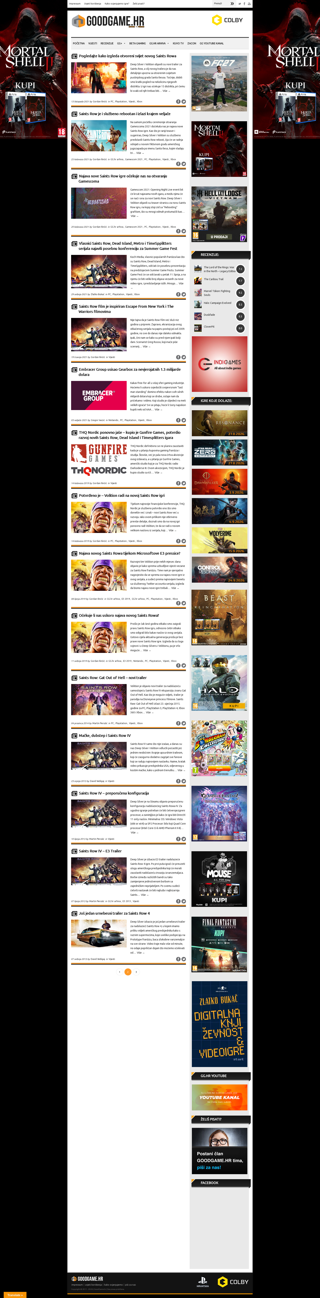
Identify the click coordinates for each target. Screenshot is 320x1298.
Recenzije (107, 43)
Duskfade (209, 314)
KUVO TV (178, 43)
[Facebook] (244, 4)
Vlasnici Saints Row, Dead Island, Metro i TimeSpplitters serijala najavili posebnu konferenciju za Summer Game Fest (128, 246)
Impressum (75, 3)
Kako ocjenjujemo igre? (117, 3)
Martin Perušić (99, 723)
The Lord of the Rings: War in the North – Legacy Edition (220, 269)
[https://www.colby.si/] (205, 24)
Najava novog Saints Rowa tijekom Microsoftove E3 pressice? (129, 553)
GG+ (119, 43)
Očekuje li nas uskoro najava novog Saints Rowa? (119, 615)
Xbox (139, 101)
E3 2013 (127, 901)
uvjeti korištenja (93, 1285)
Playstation (121, 101)
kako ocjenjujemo (113, 1285)
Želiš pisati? (138, 3)
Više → (167, 90)
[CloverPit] (196, 328)
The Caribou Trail (214, 279)
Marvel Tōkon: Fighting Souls (217, 293)
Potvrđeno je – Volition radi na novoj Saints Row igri (121, 495)
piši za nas (130, 1285)
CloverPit (209, 326)
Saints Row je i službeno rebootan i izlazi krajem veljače (124, 114)
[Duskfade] (196, 316)
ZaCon (191, 43)
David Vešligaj (97, 781)
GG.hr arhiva (157, 43)
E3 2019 (126, 599)
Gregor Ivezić (98, 420)
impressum (77, 1285)
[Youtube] (249, 4)
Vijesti (92, 43)
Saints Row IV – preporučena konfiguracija (114, 793)
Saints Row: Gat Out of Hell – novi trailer (112, 678)
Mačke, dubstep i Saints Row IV (105, 735)
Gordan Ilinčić (100, 101)
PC (112, 101)
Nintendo (113, 420)
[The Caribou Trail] (196, 280)
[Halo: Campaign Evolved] (196, 304)
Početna (79, 43)
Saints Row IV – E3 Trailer (100, 851)
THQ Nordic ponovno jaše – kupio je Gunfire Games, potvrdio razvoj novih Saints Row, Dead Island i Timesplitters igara (129, 435)
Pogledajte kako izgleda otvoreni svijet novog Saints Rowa (127, 56)
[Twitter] (239, 4)
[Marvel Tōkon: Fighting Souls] (196, 292)
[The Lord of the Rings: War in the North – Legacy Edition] (196, 269)
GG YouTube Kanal (212, 43)
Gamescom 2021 (134, 159)
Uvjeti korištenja (92, 3)
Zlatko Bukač (97, 294)
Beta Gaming (137, 43)
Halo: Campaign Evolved (217, 302)
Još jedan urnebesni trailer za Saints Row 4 (114, 913)
